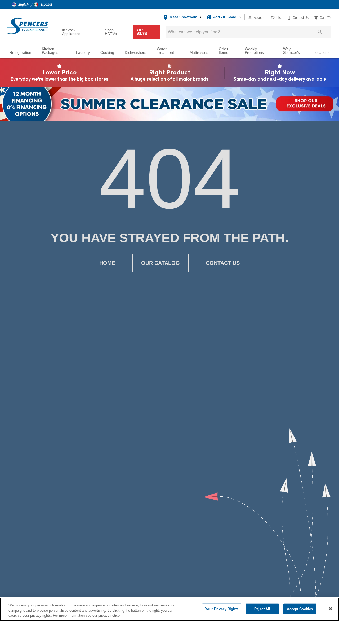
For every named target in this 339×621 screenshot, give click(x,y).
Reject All (262, 609)
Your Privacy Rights (221, 609)
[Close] (330, 609)
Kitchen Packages (50, 51)
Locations (321, 53)
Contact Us (223, 263)
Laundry (83, 53)
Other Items (223, 51)
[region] (169, 609)
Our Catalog (160, 263)
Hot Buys (142, 32)
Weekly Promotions (254, 51)
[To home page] (27, 25)
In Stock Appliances (71, 32)
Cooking (107, 53)
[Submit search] (319, 32)
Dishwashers (135, 53)
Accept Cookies (300, 609)
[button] (20, 4)
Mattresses (199, 53)
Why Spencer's (291, 51)
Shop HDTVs (111, 32)
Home (107, 263)
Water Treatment (165, 51)
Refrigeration (20, 53)
